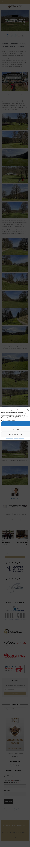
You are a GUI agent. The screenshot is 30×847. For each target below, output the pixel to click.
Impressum (21, 438)
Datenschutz (16, 438)
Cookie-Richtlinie (9, 438)
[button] (28, 410)
